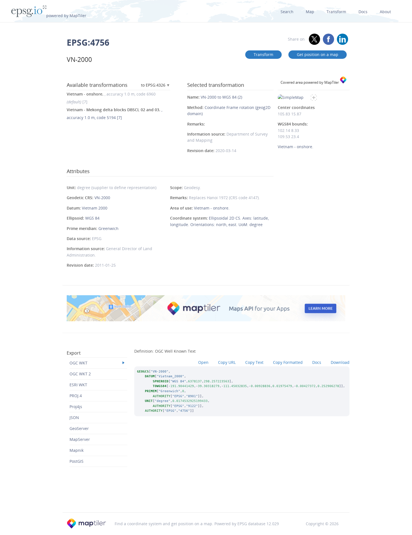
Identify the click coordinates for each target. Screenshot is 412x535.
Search (287, 11)
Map (310, 11)
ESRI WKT (78, 384)
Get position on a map (317, 54)
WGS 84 (92, 218)
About (385, 11)
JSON (74, 417)
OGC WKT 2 (80, 373)
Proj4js (76, 406)
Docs (362, 11)
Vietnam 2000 (94, 208)
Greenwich (108, 228)
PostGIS (77, 461)
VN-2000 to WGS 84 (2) (221, 97)
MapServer (80, 439)
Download (340, 362)
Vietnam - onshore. (212, 208)
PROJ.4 (76, 395)
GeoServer (79, 428)
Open (203, 362)
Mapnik (77, 450)
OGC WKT (78, 363)
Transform (336, 11)
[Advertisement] (206, 497)
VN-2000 (102, 197)
